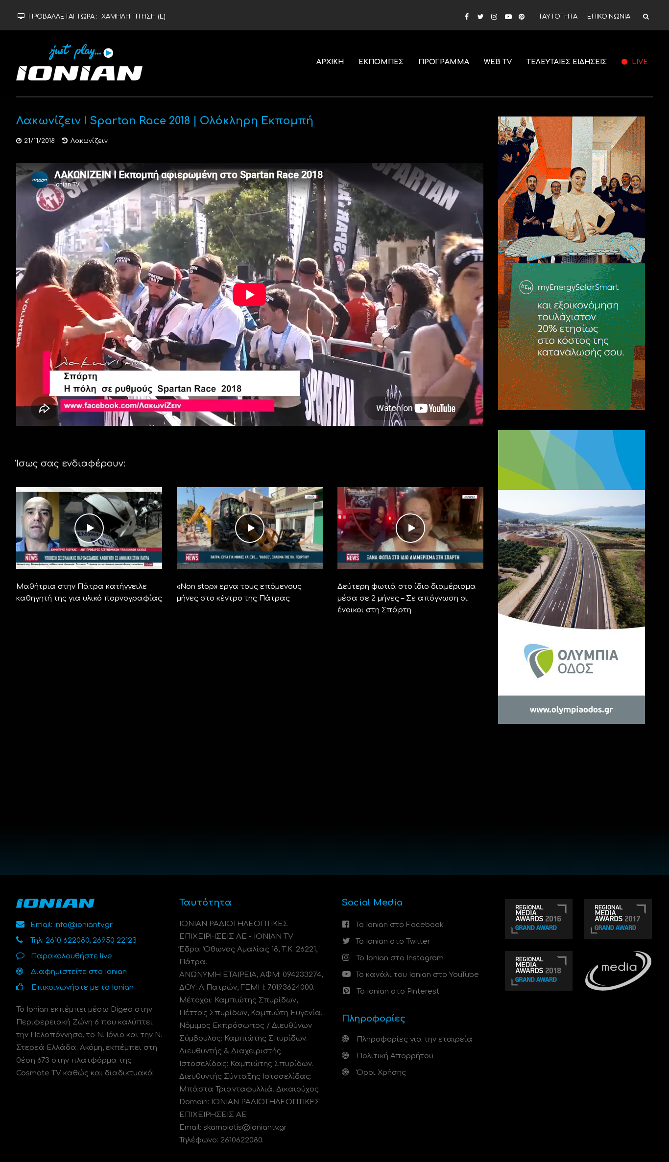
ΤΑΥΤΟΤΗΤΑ (557, 16)
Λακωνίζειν (89, 141)
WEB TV (498, 62)
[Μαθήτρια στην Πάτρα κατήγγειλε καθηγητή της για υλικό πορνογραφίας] (89, 528)
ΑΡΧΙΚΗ (330, 62)
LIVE (639, 62)
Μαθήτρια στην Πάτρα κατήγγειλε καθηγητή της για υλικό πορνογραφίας (89, 592)
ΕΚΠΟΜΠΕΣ (381, 62)
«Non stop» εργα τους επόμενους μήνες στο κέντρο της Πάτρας (239, 592)
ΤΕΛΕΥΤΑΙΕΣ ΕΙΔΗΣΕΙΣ (566, 62)
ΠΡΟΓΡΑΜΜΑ (443, 62)
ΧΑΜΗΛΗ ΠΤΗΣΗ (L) (133, 16)
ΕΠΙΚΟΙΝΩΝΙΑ (608, 16)
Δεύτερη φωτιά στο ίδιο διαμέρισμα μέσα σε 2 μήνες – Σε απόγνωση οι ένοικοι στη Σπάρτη (406, 598)
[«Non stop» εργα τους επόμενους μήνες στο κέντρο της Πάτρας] (250, 528)
